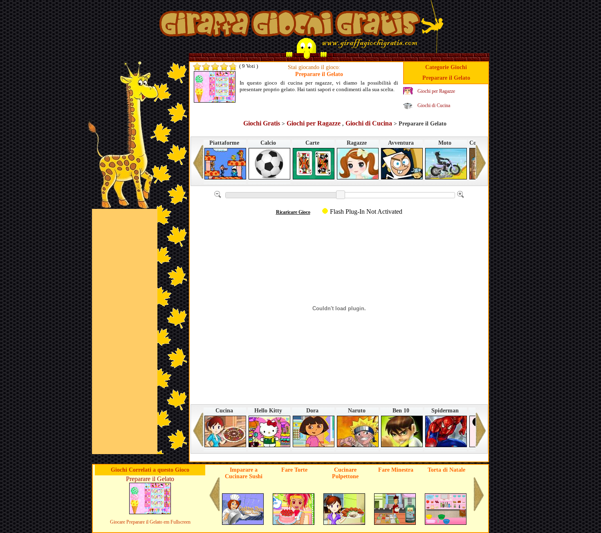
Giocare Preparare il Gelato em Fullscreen (150, 522)
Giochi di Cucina (433, 105)
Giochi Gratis (261, 123)
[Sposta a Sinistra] (198, 165)
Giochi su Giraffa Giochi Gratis (290, 25)
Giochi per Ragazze (436, 91)
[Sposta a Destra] (480, 165)
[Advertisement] (124, 331)
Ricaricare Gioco (293, 212)
